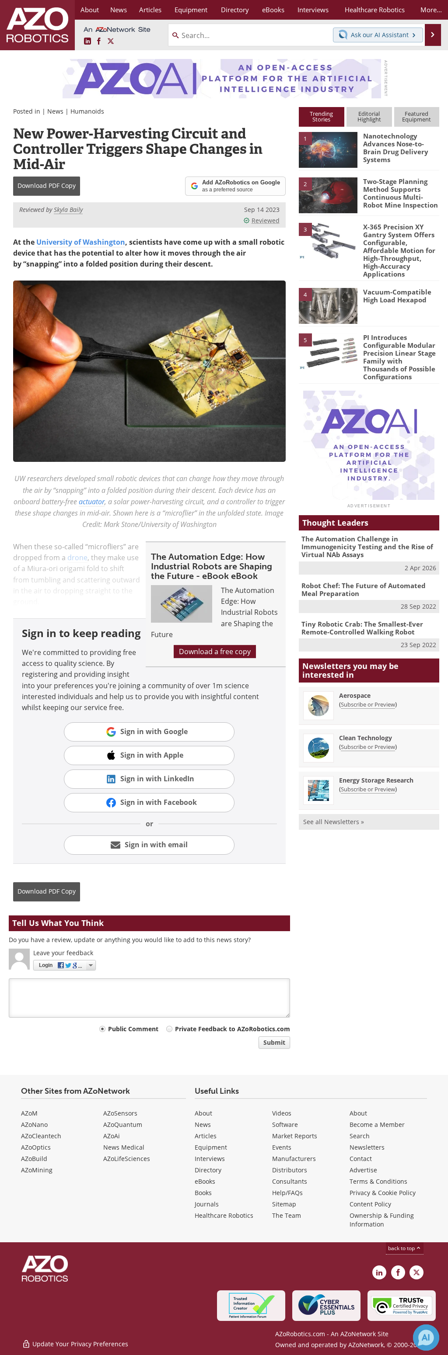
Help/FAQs (287, 1193)
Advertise (363, 1170)
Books (203, 1193)
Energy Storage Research (376, 780)
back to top (402, 1248)
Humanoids (87, 111)
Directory (208, 1170)
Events (281, 1147)
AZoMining (36, 1170)
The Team (286, 1215)
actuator (92, 501)
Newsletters (367, 1147)
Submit (274, 1042)
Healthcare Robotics (224, 1215)
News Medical (123, 1147)
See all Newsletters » (333, 822)
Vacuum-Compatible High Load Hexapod (397, 296)
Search (360, 1136)
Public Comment (133, 1029)
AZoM (29, 1113)
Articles (206, 1136)
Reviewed (266, 220)
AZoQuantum (122, 1124)
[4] (328, 305)
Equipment (211, 1147)
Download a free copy (215, 651)
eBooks (205, 1181)
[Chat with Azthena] (426, 1337)
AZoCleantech (41, 1136)
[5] (328, 350)
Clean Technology (365, 738)
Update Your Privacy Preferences (79, 1344)
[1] (328, 149)
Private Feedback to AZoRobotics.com (232, 1029)
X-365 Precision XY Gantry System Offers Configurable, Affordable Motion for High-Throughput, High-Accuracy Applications (399, 250)
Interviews (210, 1158)
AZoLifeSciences (126, 1158)
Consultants (289, 1181)
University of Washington (80, 242)
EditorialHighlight (369, 116)
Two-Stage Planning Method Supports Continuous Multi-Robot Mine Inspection (400, 193)
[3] (328, 240)
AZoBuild (34, 1158)
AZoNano (34, 1124)
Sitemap (284, 1204)
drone (77, 557)
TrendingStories (321, 116)
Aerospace (355, 695)
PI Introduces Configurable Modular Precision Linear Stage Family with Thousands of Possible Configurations (399, 357)
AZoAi (111, 1136)
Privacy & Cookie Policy (383, 1193)
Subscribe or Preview (368, 704)
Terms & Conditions (378, 1181)
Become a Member (377, 1124)
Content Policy (370, 1204)
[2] (328, 194)
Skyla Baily (68, 209)
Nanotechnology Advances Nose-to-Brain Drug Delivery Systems (395, 148)
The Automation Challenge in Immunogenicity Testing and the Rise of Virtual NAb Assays (367, 546)
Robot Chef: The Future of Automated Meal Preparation (363, 589)
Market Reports (294, 1136)
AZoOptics (36, 1147)
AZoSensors (120, 1113)
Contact (361, 1158)
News (55, 111)
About (203, 1113)
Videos (281, 1113)
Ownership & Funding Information (382, 1219)
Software (285, 1124)
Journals (207, 1204)
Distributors (289, 1170)
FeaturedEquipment (416, 116)
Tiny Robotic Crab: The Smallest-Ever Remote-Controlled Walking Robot (362, 628)
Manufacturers (294, 1158)
